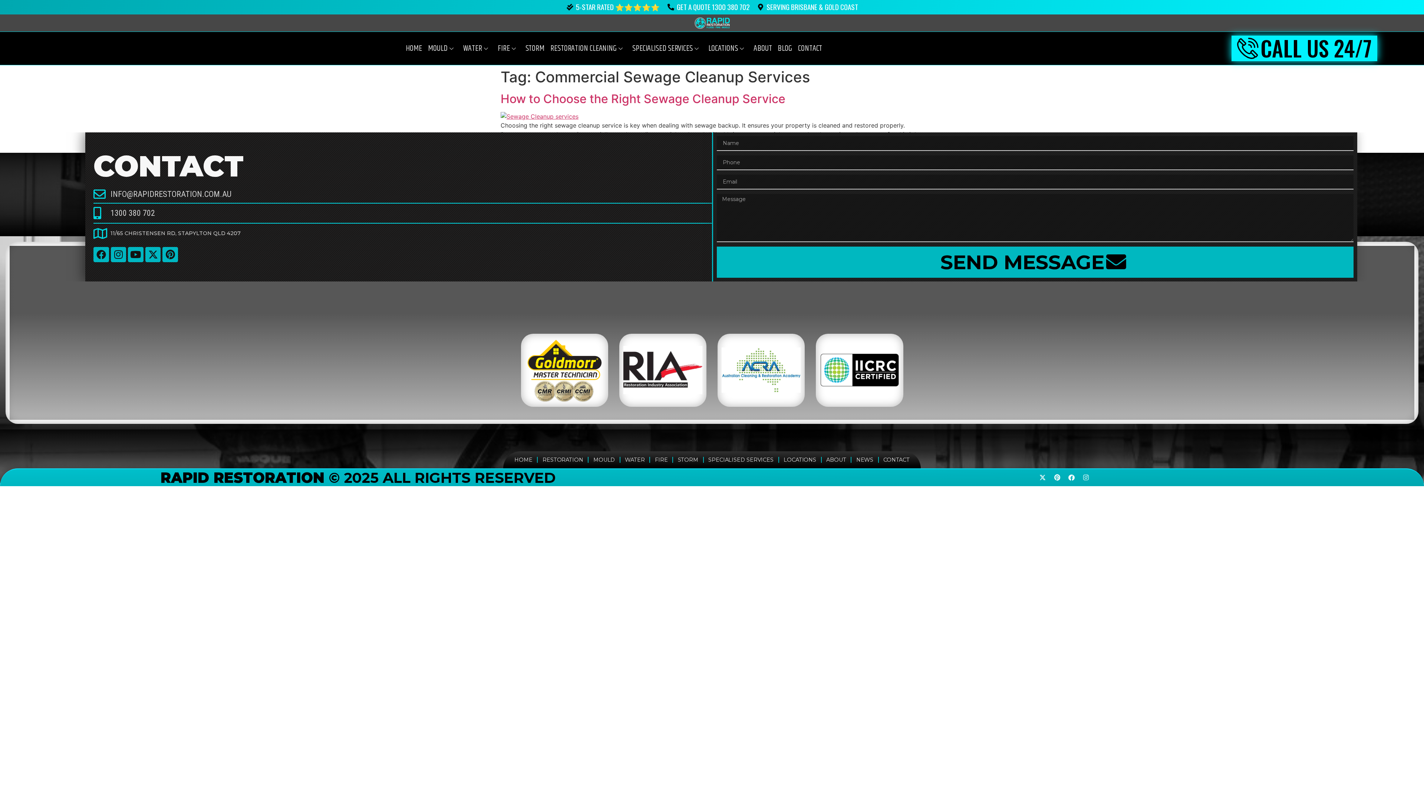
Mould (438, 48)
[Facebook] (101, 255)
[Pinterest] (170, 255)
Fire (504, 48)
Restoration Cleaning (583, 48)
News (865, 459)
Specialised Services (741, 459)
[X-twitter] (153, 255)
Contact (810, 48)
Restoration (563, 459)
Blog (785, 48)
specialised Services (662, 48)
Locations (723, 48)
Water (472, 48)
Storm (535, 48)
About (763, 48)
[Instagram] (118, 255)
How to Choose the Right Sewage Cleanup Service (643, 99)
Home (414, 48)
